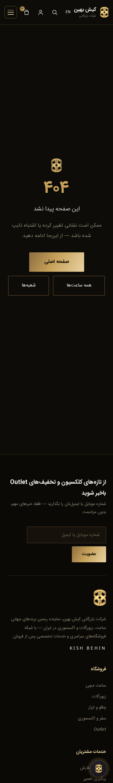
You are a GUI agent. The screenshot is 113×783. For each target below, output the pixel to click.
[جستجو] (55, 12)
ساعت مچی (96, 685)
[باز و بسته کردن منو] (10, 12)
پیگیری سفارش (93, 768)
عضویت (89, 554)
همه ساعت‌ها (79, 285)
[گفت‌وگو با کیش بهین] (98, 768)
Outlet (100, 729)
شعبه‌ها (29, 285)
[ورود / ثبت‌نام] (41, 12)
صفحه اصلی (56, 262)
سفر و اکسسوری (92, 718)
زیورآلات (99, 696)
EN (68, 12)
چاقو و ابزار (97, 707)
